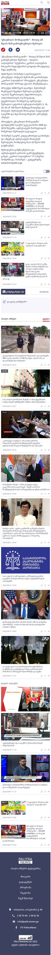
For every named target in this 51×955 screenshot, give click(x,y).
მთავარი (25, 876)
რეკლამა (25, 892)
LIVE (46, 951)
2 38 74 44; (22, 915)
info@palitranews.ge (28, 921)
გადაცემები (25, 881)
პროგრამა (25, 887)
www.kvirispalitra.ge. (12, 162)
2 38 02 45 (34, 915)
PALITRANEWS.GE (23, 941)
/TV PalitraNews (28, 927)
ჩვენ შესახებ (25, 898)
